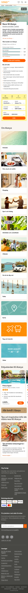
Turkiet (16, 26)
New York (16, 572)
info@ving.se (21, 588)
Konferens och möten (7, 560)
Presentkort (4, 555)
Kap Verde (17, 579)
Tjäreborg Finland (7, 588)
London (16, 559)
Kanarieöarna (18, 566)
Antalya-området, (8, 26)
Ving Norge (17, 586)
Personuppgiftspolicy (10, 586)
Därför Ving (4, 487)
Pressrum (3, 485)
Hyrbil (2, 568)
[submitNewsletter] (25, 526)
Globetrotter (14, 588)
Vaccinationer (18, 486)
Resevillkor (17, 481)
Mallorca (16, 561)
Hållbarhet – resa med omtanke (7, 479)
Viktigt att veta (18, 478)
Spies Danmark (24, 586)
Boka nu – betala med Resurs (6, 576)
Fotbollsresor (4, 571)
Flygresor (16, 556)
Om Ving (3, 475)
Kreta (15, 564)
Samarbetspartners (6, 565)
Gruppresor (4, 563)
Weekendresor (18, 554)
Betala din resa (5, 573)
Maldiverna (17, 574)
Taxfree (3, 558)
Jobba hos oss (5, 482)
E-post (3, 523)
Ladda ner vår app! (6, 540)
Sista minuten (18, 551)
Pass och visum (18, 483)
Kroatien (16, 577)
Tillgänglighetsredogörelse (20, 493)
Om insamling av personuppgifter (10, 530)
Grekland (16, 569)
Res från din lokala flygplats (6, 552)
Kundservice (17, 475)
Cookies (2, 586)
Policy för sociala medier (18, 489)
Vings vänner (4, 580)
